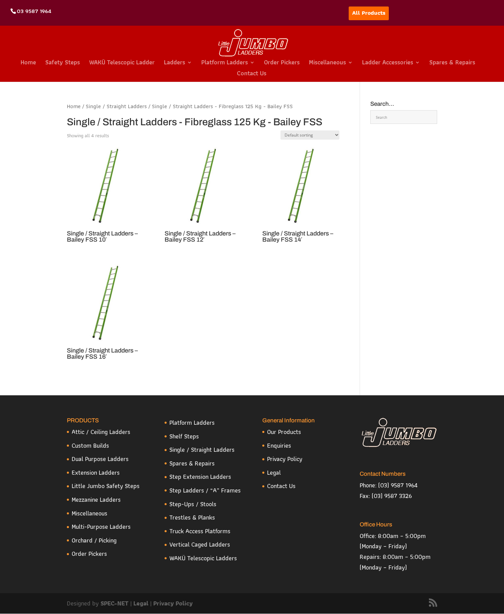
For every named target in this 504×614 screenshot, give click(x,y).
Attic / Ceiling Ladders (101, 432)
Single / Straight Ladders (116, 106)
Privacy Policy (284, 459)
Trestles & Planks (192, 517)
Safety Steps (62, 63)
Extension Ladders (96, 472)
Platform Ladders (224, 63)
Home (28, 63)
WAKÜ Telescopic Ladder (122, 63)
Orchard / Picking (94, 540)
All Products (368, 12)
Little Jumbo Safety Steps (106, 486)
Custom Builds (90, 445)
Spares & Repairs (452, 63)
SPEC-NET (115, 603)
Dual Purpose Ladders (100, 459)
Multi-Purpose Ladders (101, 527)
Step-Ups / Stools (192, 504)
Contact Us (251, 74)
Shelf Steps (184, 436)
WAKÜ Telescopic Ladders (203, 558)
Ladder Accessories (387, 63)
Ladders (174, 63)
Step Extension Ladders (200, 477)
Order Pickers (282, 63)
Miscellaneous (327, 63)
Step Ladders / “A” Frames (205, 490)
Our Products (284, 432)
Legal (274, 472)
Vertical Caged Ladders (199, 544)
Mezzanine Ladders (96, 499)
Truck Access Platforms (199, 531)
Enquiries (279, 445)
